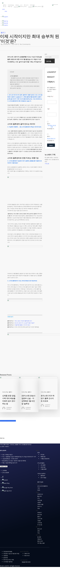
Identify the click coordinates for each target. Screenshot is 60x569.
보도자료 (39, 514)
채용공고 (39, 539)
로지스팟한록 (5, 472)
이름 (48, 109)
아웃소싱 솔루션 (41, 473)
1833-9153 (27, 555)
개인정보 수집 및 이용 (52, 126)
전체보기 (39, 512)
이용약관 (5, 555)
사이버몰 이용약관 (7, 561)
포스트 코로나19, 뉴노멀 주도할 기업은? (24, 323)
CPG (38, 498)
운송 (38, 452)
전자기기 (39, 506)
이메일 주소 (50, 96)
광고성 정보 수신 (51, 138)
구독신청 (47, 163)
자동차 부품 (40, 504)
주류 (38, 508)
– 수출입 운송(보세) (44, 458)
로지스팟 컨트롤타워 (42, 486)
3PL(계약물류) (40, 463)
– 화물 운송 (42, 456)
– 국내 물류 (42, 465)
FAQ (38, 533)
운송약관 (5, 557)
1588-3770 (27, 553)
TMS (38, 488)
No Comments (25, 44)
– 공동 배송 (42, 467)
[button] (42, 6)
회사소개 (39, 529)
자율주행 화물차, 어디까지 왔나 (22, 325)
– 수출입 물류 (43, 469)
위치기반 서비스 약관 (8, 559)
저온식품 (39, 500)
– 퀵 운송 (42, 454)
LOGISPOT (7, 44)
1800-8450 (27, 562)
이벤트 (39, 520)
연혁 (38, 531)
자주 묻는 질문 (41, 543)
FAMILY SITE (4, 466)
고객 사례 (39, 518)
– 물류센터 (42, 475)
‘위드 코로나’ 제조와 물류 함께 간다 (23, 321)
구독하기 (51, 145)
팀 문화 (39, 537)
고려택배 (4, 470)
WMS (38, 490)
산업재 (39, 502)
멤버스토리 (40, 541)
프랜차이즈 (40, 494)
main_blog (5, 392)
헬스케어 (39, 496)
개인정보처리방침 (7, 551)
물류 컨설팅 (40, 482)
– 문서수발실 (43, 477)
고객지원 (39, 522)
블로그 (3, 32)
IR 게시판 (39, 524)
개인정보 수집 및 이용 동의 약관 (11, 553)
